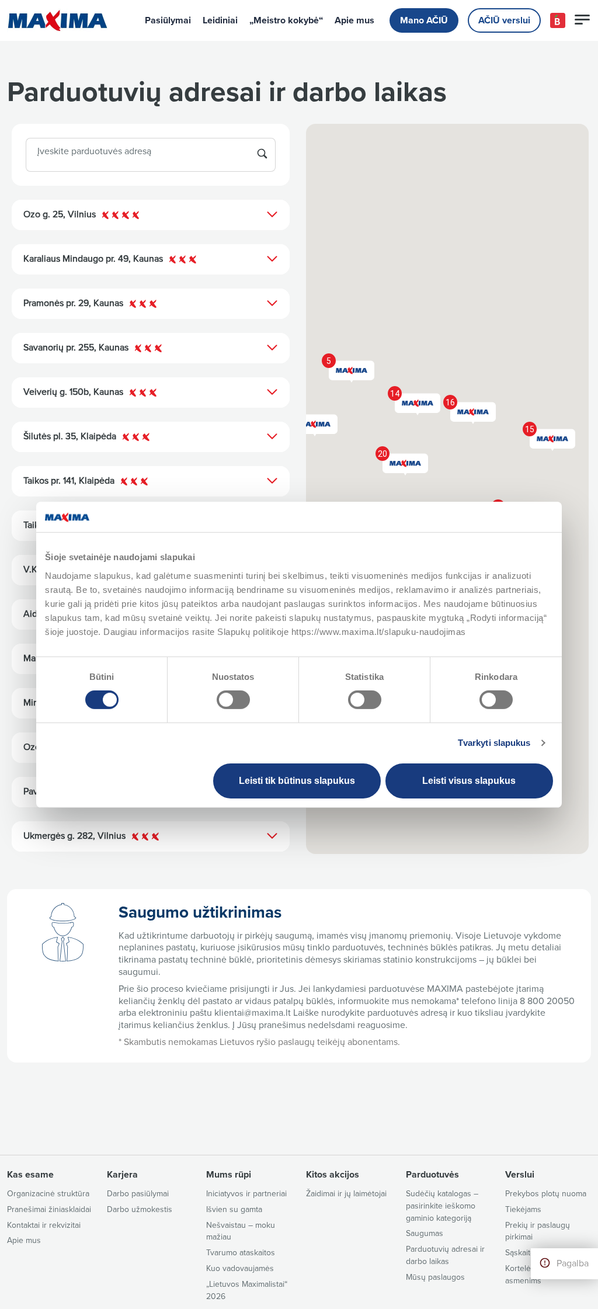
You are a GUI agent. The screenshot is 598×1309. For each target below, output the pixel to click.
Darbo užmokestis (139, 1209)
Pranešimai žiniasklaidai (49, 1209)
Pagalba (573, 1263)
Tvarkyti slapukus (494, 743)
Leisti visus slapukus (469, 781)
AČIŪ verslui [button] (504, 20)
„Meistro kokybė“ (286, 20)
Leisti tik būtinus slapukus (297, 781)
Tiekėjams (523, 1209)
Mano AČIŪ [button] (424, 20)
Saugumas (424, 1233)
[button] (549, 436)
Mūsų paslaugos (435, 1277)
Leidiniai (220, 20)
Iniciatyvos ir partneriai (246, 1194)
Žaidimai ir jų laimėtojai (346, 1194)
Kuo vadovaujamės (240, 1268)
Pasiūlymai (168, 20)
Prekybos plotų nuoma (545, 1194)
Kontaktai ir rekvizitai (44, 1225)
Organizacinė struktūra (48, 1194)
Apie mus (354, 20)
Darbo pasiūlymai (138, 1194)
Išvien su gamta (234, 1209)
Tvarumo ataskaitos (240, 1253)
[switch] (233, 699)
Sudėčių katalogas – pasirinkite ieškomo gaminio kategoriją (442, 1206)
